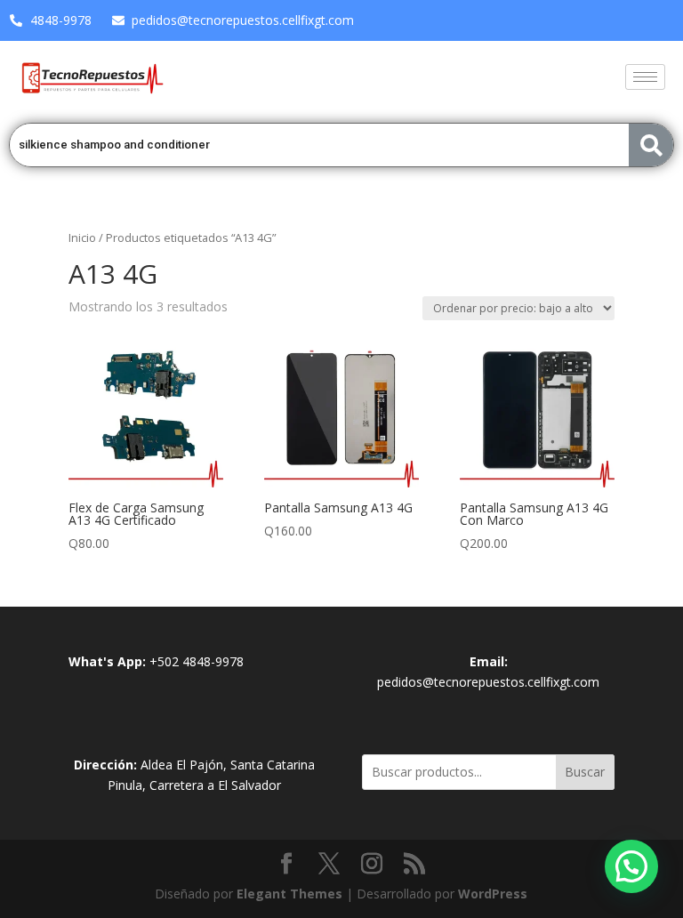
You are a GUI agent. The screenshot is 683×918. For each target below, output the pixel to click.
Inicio (82, 238)
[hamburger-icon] (645, 77)
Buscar (585, 771)
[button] (631, 866)
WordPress (492, 893)
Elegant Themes (289, 893)
